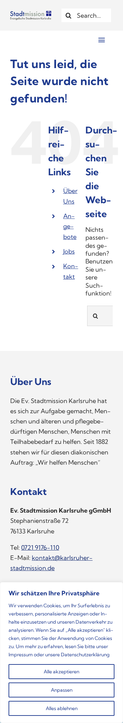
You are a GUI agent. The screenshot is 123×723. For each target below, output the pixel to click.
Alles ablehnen (62, 708)
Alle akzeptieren (61, 672)
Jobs (69, 251)
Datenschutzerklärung (85, 655)
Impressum (21, 655)
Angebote (70, 226)
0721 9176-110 (40, 547)
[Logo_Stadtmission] (30, 14)
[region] (61, 652)
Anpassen (61, 690)
